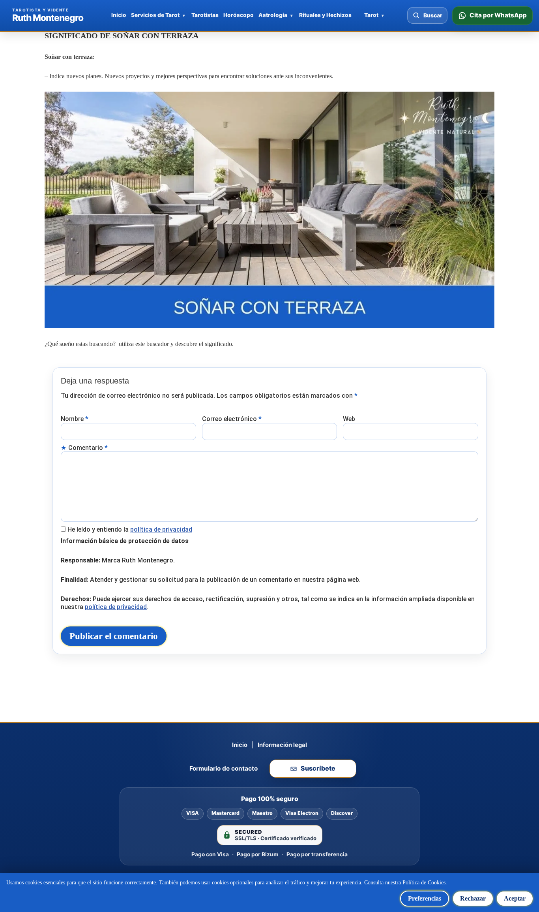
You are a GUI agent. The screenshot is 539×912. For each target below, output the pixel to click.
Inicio (118, 15)
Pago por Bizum (258, 854)
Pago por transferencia (317, 854)
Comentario (88, 447)
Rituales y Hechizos (325, 15)
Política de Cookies (423, 883)
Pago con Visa (210, 854)
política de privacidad (161, 529)
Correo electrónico (232, 419)
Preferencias (424, 898)
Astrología (272, 15)
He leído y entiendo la (129, 529)
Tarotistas (205, 15)
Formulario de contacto (223, 768)
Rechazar (473, 898)
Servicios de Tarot (155, 15)
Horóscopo (238, 15)
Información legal (282, 744)
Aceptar (515, 898)
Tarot (371, 15)
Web (349, 419)
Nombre (74, 419)
